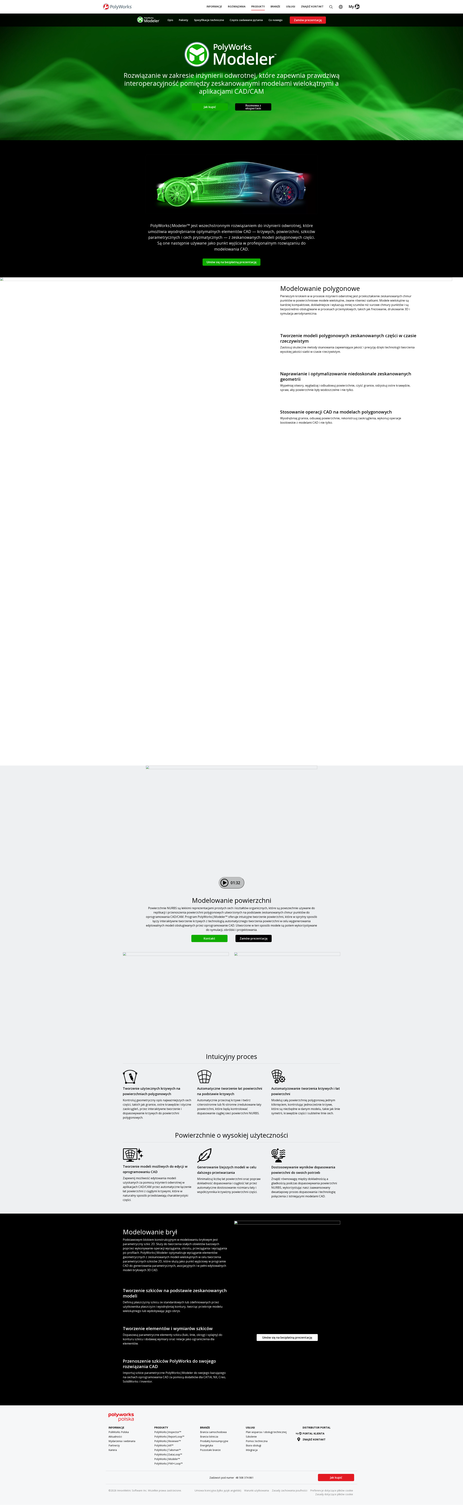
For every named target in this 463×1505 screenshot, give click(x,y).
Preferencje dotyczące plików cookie (331, 1490)
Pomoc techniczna (256, 1441)
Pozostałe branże (210, 1450)
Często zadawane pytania (246, 20)
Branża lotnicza (209, 1436)
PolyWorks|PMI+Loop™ (168, 1463)
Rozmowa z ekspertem (253, 106)
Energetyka (206, 1445)
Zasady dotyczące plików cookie (334, 1494)
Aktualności (115, 1436)
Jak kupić (210, 107)
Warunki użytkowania (256, 1490)
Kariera (113, 1450)
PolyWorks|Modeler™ (167, 1459)
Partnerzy (114, 1445)
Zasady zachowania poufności (289, 1490)
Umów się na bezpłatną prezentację (231, 262)
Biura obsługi (253, 1445)
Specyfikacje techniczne (209, 20)
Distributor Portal (317, 1427)
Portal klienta (313, 1433)
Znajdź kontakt (312, 6)
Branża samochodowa (213, 1432)
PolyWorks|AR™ (163, 1445)
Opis (170, 20)
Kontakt (209, 938)
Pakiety (183, 20)
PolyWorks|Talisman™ (167, 1450)
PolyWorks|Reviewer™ (167, 1441)
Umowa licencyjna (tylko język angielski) (218, 1490)
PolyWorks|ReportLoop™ (169, 1436)
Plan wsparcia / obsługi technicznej (266, 1432)
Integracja (252, 1450)
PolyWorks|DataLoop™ (168, 1454)
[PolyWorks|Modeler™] (148, 20)
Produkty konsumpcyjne (214, 1441)
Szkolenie (251, 1436)
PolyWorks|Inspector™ (167, 1432)
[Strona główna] (117, 6)
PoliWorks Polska (119, 1432)
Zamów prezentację (308, 20)
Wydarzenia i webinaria (122, 1441)
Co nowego (276, 20)
